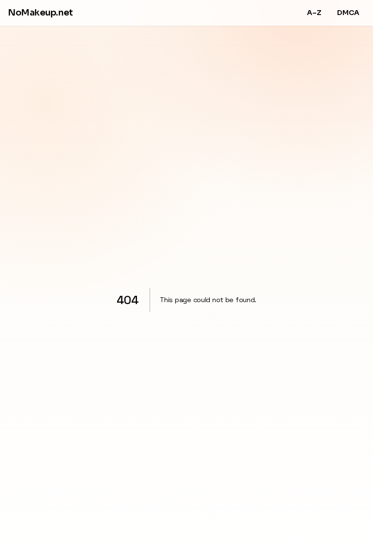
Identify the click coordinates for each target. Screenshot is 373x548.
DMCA (348, 12)
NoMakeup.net (40, 12)
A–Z (314, 12)
